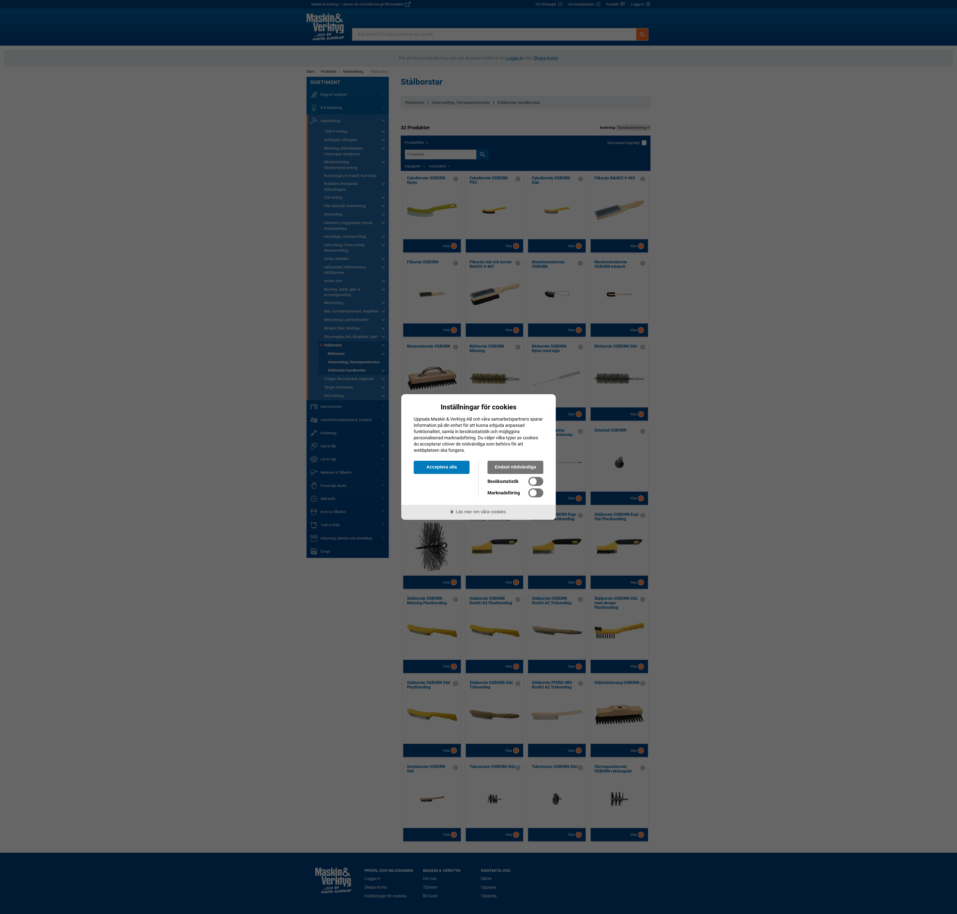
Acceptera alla (441, 466)
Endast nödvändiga (515, 466)
